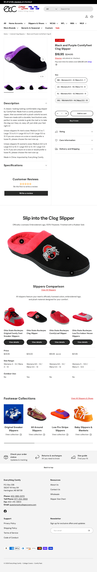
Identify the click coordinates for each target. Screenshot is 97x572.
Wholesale (54, 494)
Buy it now (74, 121)
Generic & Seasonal (30, 28)
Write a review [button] (26, 193)
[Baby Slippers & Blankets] (83, 414)
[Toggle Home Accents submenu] (24, 23)
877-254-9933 (21, 499)
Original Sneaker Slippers (13, 429)
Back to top (48, 467)
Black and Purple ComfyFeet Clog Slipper (41, 34)
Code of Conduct (11, 537)
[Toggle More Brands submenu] (17, 28)
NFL (63, 23)
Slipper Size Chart (58, 499)
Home (6, 34)
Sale (58, 28)
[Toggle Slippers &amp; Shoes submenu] (46, 23)
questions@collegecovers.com (23, 504)
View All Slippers (48, 290)
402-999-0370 (18, 496)
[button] (91, 16)
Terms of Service (11, 533)
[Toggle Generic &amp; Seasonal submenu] (41, 28)
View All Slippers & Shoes (82, 398)
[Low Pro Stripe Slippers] (60, 414)
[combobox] (68, 9)
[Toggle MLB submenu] (85, 23)
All (5, 23)
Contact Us (55, 489)
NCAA (52, 23)
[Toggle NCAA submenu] (57, 23)
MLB (82, 23)
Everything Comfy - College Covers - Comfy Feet (25, 563)
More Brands (10, 28)
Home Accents (16, 23)
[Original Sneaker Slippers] (13, 414)
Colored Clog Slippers (17, 34)
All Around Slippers (37, 429)
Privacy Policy (10, 523)
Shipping (58, 58)
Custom (49, 28)
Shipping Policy (10, 528)
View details (14, 342)
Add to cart (81, 113)
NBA (72, 23)
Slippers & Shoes (36, 23)
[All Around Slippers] (37, 414)
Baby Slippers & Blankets (83, 429)
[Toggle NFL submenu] (66, 23)
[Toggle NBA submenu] (76, 23)
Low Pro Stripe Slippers (60, 429)
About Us (54, 484)
